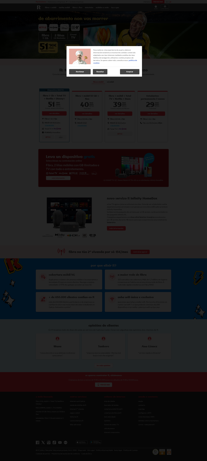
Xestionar (80, 72)
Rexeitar (100, 72)
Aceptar (129, 72)
